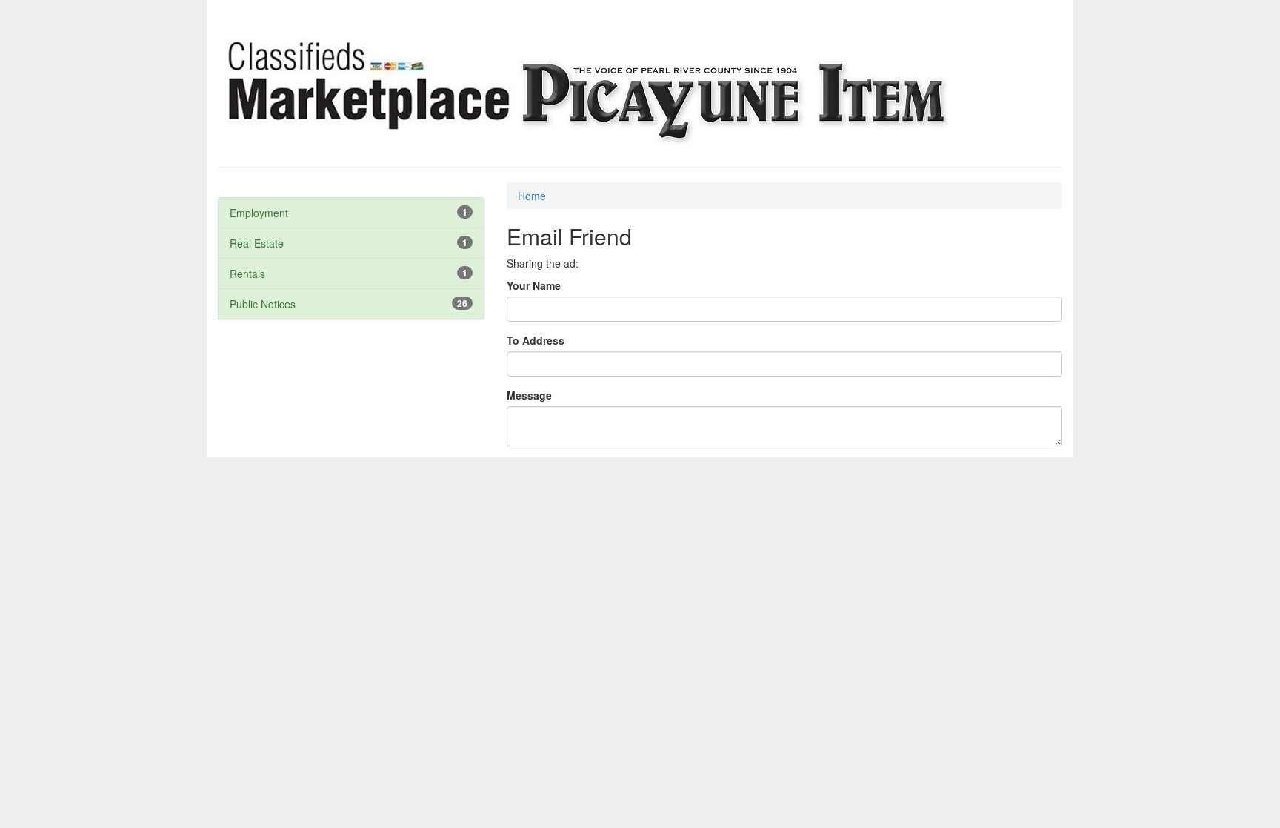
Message (529, 395)
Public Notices (263, 304)
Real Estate (257, 243)
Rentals (247, 273)
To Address (535, 340)
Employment (259, 212)
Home (532, 195)
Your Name (534, 285)
